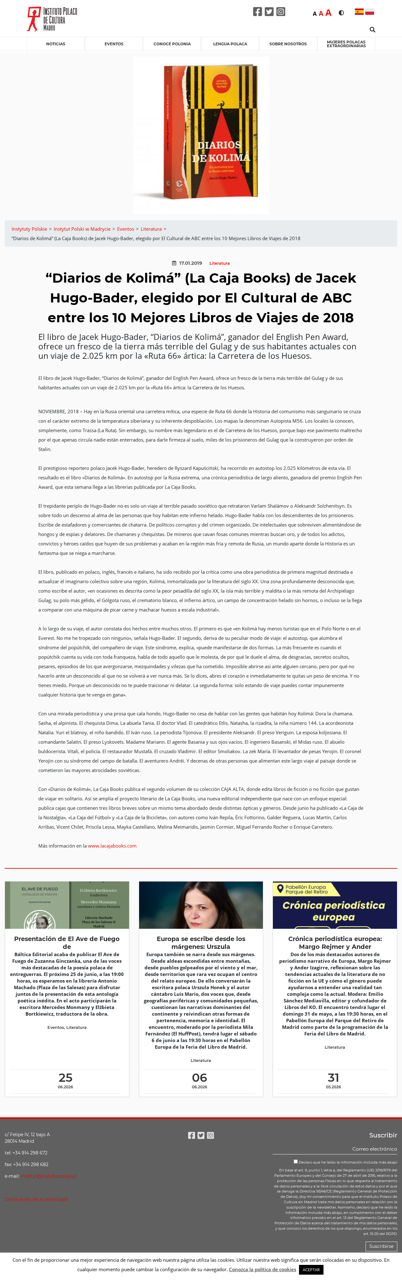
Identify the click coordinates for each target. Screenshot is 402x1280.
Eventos (114, 44)
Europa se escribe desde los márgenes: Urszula (201, 942)
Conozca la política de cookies (262, 1269)
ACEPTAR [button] (311, 1269)
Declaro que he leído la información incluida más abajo (347, 1162)
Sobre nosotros (288, 44)
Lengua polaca (230, 44)
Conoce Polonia (172, 44)
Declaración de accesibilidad (36, 1199)
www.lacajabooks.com (112, 846)
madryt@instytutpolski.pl (49, 1176)
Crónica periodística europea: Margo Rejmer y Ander (335, 942)
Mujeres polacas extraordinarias (346, 44)
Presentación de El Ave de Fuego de (67, 942)
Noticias (55, 44)
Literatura (219, 263)
